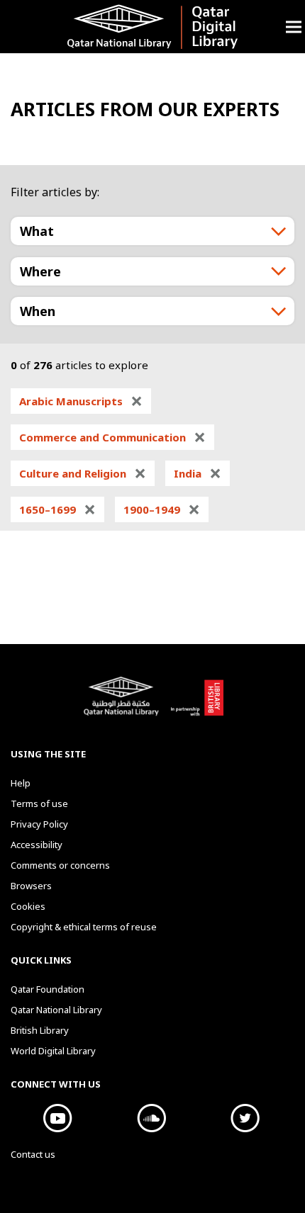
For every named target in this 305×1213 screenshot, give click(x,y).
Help (20, 783)
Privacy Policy (39, 824)
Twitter (245, 1118)
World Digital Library (53, 1050)
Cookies (28, 906)
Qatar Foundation (47, 989)
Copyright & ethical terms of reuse (84, 926)
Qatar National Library (123, 703)
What (37, 230)
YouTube (57, 1118)
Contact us (33, 1154)
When (37, 311)
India (197, 473)
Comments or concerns (60, 865)
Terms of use (39, 803)
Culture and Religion (82, 473)
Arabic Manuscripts (81, 401)
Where (40, 271)
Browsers (31, 885)
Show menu (293, 26)
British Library (196, 703)
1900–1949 (161, 509)
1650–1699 (57, 509)
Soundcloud (151, 1118)
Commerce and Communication (112, 437)
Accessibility (36, 844)
